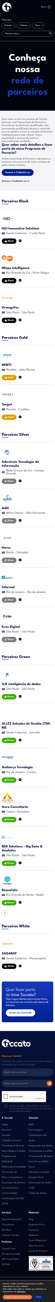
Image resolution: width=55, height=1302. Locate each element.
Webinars (34, 1235)
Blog (31, 1219)
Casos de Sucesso (38, 1251)
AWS (31, 1124)
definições (21, 1292)
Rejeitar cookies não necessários (17, 1297)
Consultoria (8, 1224)
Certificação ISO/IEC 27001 (13, 1201)
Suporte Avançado (12, 1219)
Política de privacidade (14, 1167)
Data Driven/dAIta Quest (39, 1164)
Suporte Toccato (10, 1235)
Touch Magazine (37, 1240)
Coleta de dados (37, 1193)
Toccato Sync (9, 1248)
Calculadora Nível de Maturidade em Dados (13, 1148)
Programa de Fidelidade (9, 1159)
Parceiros (6, 1130)
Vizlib (31, 1188)
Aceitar (38, 1297)
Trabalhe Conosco (11, 1140)
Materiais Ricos (37, 1224)
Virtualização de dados (41, 1156)
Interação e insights (39, 1172)
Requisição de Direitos (13, 1182)
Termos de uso (9, 1172)
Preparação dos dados (41, 1145)
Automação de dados (40, 1182)
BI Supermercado (11, 1254)
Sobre (5, 1124)
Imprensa (34, 1230)
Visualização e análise (41, 1151)
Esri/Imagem (36, 1130)
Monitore (6, 1230)
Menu (43, 7)
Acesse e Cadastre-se (17, 172)
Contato (6, 1135)
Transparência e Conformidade (10, 1190)
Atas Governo (36, 1245)
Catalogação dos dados (38, 1138)
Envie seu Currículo (21, 1013)
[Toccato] (6, 7)
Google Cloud (36, 1177)
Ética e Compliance (12, 1177)
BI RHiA (6, 1264)
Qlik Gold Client (10, 1259)
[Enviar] (49, 1083)
